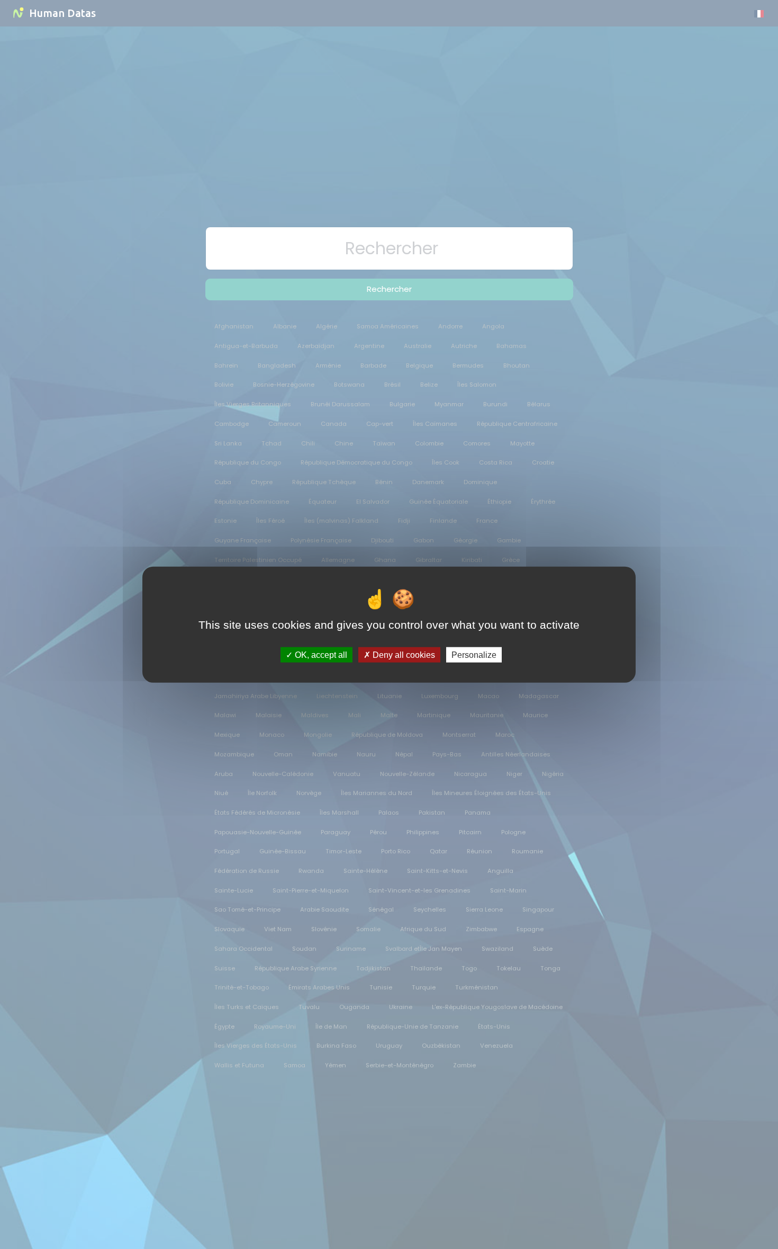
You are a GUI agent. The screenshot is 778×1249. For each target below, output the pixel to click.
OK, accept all (320, 654)
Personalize (473, 654)
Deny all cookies (402, 654)
